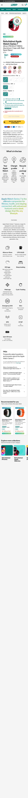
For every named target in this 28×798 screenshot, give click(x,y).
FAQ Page (18, 362)
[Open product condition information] (19, 75)
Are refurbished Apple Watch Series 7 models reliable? (12, 385)
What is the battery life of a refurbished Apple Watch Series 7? (12, 368)
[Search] (22, 5)
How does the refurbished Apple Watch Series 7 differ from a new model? (11, 392)
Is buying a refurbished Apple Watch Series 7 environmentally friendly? (12, 373)
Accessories (21, 9)
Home (2, 13)
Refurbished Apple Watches (15, 13)
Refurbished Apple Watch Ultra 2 (7, 422)
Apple (2, 9)
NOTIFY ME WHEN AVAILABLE (15, 122)
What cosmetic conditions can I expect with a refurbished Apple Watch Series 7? (11, 379)
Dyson (14, 9)
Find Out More (8, 108)
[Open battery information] (13, 90)
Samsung (8, 9)
